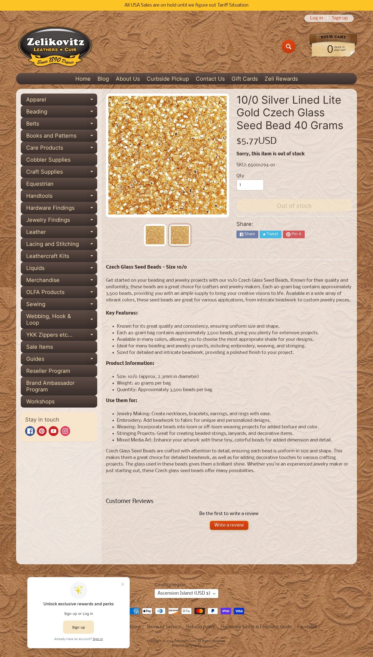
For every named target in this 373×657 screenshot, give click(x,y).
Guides (61, 360)
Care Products (61, 149)
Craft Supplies (61, 173)
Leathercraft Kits (61, 257)
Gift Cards (245, 78)
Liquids (61, 269)
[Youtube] (53, 431)
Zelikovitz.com (185, 641)
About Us (128, 78)
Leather (61, 233)
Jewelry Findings (61, 221)
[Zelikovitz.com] (55, 46)
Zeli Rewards (281, 78)
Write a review (229, 525)
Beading (61, 113)
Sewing (61, 305)
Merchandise (61, 281)
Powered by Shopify (186, 645)
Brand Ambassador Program (50, 386)
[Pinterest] (42, 431)
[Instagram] (65, 431)
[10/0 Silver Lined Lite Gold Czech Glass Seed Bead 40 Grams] (155, 235)
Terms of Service (163, 627)
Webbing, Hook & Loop (61, 320)
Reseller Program (48, 371)
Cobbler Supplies (48, 159)
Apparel (61, 101)
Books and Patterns (61, 137)
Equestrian (40, 184)
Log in (316, 18)
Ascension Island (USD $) (184, 593)
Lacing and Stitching (61, 245)
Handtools (61, 197)
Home (83, 78)
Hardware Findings (61, 209)
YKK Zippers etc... (61, 336)
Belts (61, 125)
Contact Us (210, 78)
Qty (240, 176)
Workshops (40, 401)
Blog (103, 78)
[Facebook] (30, 431)
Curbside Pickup (168, 78)
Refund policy (200, 627)
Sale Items (39, 347)
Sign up (340, 18)
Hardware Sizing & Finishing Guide (256, 627)
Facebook (307, 627)
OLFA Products (61, 293)
